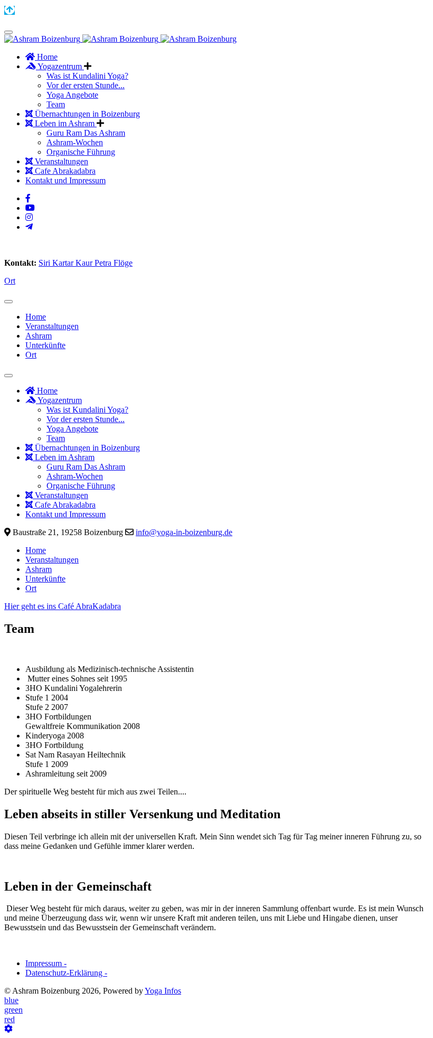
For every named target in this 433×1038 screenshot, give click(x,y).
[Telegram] (29, 226)
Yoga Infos (163, 990)
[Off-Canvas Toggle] (8, 301)
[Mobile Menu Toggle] (8, 32)
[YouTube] (30, 207)
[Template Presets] (8, 1028)
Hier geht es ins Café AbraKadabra (62, 606)
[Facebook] (28, 198)
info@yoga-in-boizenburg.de (184, 532)
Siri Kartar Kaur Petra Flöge (86, 262)
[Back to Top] (9, 10)
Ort (9, 280)
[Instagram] (29, 217)
